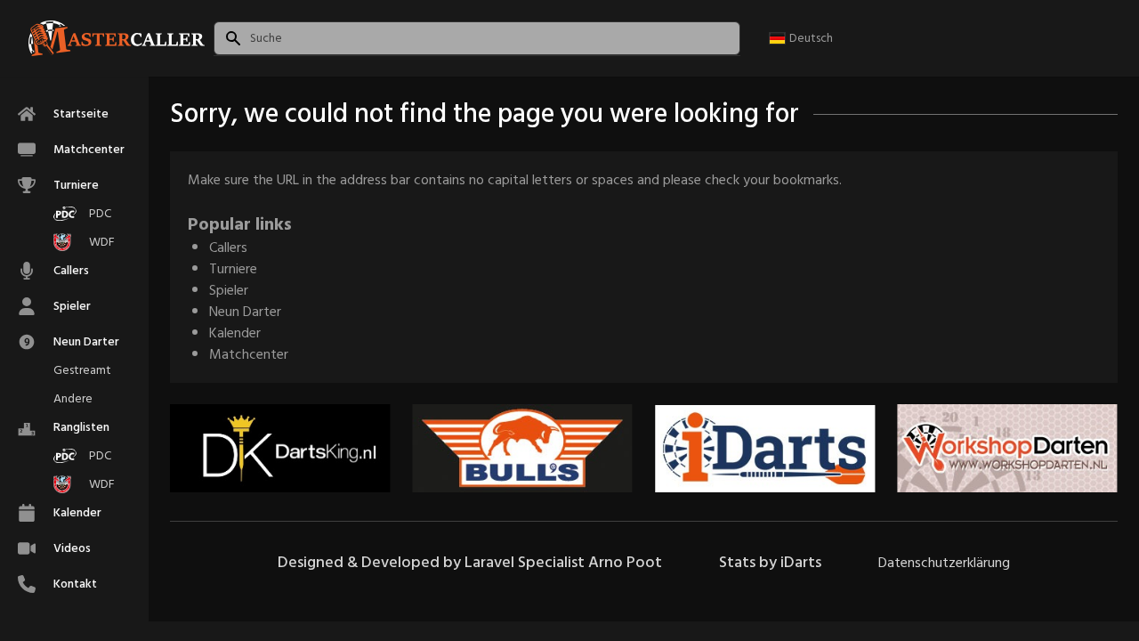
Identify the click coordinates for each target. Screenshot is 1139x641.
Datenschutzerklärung (944, 562)
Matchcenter (248, 354)
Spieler (228, 290)
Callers (228, 247)
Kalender (235, 333)
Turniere (233, 268)
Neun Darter (245, 311)
